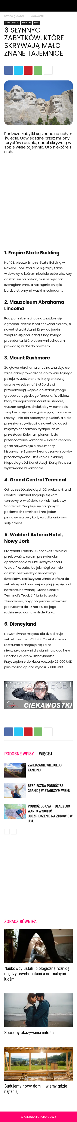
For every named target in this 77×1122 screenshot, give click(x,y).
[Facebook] (8, 70)
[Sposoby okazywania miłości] (38, 1010)
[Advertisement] (38, 198)
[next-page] (13, 831)
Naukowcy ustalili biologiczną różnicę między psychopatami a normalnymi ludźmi (37, 974)
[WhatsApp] (38, 70)
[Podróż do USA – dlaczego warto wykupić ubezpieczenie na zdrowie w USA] (15, 811)
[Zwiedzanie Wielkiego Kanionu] (15, 770)
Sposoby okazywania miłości (29, 1032)
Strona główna (14, 16)
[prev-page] (7, 831)
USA (36, 22)
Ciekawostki (36, 16)
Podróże (26, 22)
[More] (48, 70)
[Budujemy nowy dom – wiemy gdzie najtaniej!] (38, 1064)
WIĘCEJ (45, 753)
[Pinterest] (28, 70)
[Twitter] (18, 70)
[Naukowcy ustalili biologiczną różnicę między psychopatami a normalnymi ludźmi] (38, 946)
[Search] (71, 6)
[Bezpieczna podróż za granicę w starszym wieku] (15, 790)
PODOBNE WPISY (19, 753)
